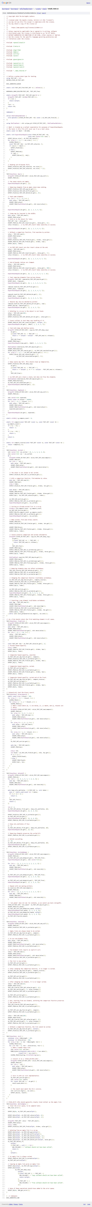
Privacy (16, 1204)
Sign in (88, 3)
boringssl (5, 9)
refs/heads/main (26, 9)
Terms (21, 1204)
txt (84, 1204)
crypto (38, 9)
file (38, 13)
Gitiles (11, 1204)
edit (43, 13)
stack (44, 9)
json (88, 1204)
